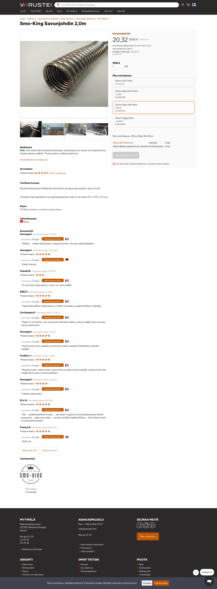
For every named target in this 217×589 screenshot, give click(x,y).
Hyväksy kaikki (161, 583)
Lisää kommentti (49, 450)
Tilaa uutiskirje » (148, 536)
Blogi (141, 564)
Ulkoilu (32, 18)
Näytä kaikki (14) (29, 450)
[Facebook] (139, 526)
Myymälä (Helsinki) (123, 142)
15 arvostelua (58, 173)
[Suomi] (194, 5)
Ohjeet (25, 571)
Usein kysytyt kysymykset (92, 544)
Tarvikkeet (103, 18)
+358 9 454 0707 (93, 524)
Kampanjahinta (121, 33)
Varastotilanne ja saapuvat (33, 159)
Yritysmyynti (86, 547)
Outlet (108, 11)
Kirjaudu (84, 564)
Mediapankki (144, 571)
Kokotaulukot (145, 567)
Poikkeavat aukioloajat (32, 549)
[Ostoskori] (188, 5)
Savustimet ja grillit (49, 18)
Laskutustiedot (87, 551)
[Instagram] (146, 526)
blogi (49, 11)
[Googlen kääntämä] (30, 239)
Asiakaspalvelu (90, 11)
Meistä (121, 11)
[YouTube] (152, 526)
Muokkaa (147, 583)
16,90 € (135, 51)
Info (59, 11)
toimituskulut (144, 40)
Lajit (23, 11)
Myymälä (72, 11)
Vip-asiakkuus (86, 567)
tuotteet (36, 11)
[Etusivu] (36, 5)
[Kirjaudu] (182, 5)
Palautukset (27, 564)
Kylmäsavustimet (86, 18)
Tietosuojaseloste (88, 571)
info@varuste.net (87, 528)
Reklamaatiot (28, 567)
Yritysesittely (145, 574)
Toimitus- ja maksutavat (33, 574)
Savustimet (68, 18)
